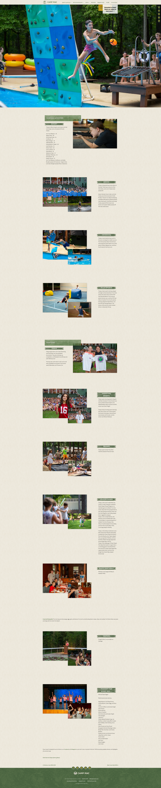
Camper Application (72, 781)
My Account (114, 2)
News (86, 2)
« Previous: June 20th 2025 (49, 765)
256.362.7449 (85, 778)
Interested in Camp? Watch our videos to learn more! (110, 9)
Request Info (101, 2)
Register (93, 2)
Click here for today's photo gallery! (51, 757)
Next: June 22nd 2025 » (112, 765)
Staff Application (91, 781)
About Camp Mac (66, 2)
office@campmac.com (93, 778)
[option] (110, 9)
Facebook (66, 749)
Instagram (73, 749)
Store (107, 2)
